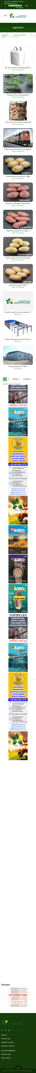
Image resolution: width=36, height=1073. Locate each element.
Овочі (3, 37)
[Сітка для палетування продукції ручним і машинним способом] (18, 110)
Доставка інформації (8, 1050)
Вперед (15, 379)
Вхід (26, 5)
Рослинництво (19, 35)
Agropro (15, 1070)
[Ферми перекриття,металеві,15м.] (18, 328)
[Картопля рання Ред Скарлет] (18, 219)
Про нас (4, 1035)
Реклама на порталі (7, 1046)
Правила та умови (7, 1042)
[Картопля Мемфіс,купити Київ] (18, 192)
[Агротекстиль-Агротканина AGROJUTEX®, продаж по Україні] (18, 83)
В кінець (26, 379)
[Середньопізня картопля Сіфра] (18, 165)
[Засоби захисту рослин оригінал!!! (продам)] (18, 300)
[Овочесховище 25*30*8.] (18, 355)
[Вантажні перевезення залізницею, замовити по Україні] (18, 138)
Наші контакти (6, 1054)
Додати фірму (15, 5)
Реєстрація (19, 7)
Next (34, 679)
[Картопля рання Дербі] (18, 273)
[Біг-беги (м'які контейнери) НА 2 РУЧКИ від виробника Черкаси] (18, 56)
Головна (4, 35)
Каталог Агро (5, 1038)
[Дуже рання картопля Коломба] (18, 246)
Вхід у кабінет (6, 1058)
